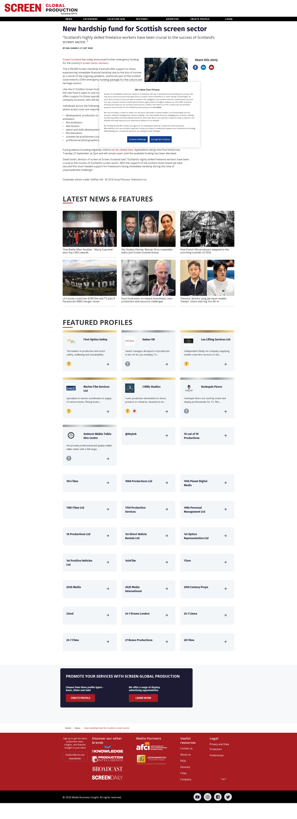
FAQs (183, 760)
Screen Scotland (72, 59)
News (77, 728)
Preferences (217, 755)
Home (68, 728)
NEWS (69, 19)
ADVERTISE (172, 19)
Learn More (143, 698)
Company (185, 779)
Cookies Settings (137, 139)
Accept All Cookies (160, 139)
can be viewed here (122, 149)
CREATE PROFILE (200, 19)
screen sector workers (95, 63)
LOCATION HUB (116, 19)
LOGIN (228, 19)
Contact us (186, 748)
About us (185, 754)
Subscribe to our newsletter (75, 756)
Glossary (185, 767)
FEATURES (142, 19)
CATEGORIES (90, 19)
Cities (183, 773)
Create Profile (80, 698)
